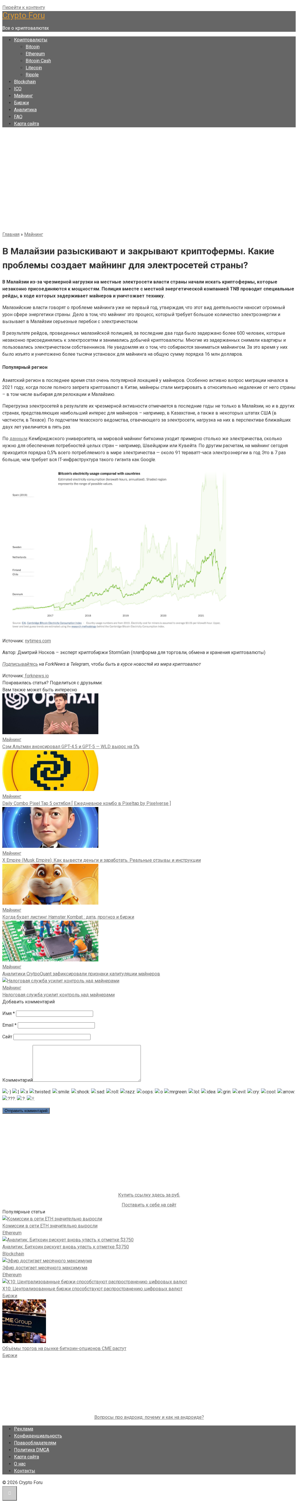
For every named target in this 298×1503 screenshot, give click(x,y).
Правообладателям (35, 1443)
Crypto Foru (23, 15)
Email (9, 1025)
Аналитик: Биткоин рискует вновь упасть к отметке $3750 (65, 1247)
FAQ (18, 116)
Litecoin (34, 68)
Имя (8, 1013)
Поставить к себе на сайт (149, 1205)
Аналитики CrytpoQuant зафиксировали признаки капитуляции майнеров (81, 974)
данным (18, 438)
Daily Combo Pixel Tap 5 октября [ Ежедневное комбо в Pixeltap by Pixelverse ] (86, 803)
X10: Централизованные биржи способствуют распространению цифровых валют (92, 1288)
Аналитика (25, 109)
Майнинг (23, 95)
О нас (20, 1464)
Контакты (24, 1471)
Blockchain (25, 81)
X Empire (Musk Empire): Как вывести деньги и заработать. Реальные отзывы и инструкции (101, 860)
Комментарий (17, 1080)
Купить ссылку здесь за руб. (149, 1195)
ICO (18, 88)
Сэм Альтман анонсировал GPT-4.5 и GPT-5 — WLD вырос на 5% (70, 746)
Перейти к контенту (23, 7)
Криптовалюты (30, 40)
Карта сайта (26, 123)
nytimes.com (38, 641)
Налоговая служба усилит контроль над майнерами (58, 995)
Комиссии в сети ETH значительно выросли (49, 1226)
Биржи (21, 102)
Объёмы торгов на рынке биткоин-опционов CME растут (64, 1348)
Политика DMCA (31, 1450)
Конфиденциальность (38, 1436)
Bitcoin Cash (38, 61)
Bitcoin (33, 47)
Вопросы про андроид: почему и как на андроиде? (149, 1417)
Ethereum (35, 54)
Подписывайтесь (20, 664)
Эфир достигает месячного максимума (44, 1268)
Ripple (32, 74)
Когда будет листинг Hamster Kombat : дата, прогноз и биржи (68, 917)
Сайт (7, 1036)
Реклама (23, 1429)
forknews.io (36, 676)
